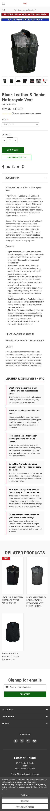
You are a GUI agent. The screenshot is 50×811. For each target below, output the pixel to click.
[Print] (13, 167)
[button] (33, 113)
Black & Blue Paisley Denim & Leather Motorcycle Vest (36, 600)
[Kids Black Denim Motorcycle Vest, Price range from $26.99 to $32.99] (13, 632)
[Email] (8, 167)
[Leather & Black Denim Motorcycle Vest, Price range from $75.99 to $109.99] (13, 575)
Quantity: (6, 134)
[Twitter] (18, 167)
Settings (25, 795)
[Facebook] (3, 167)
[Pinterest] (23, 167)
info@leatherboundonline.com (26, 774)
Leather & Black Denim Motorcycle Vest (12, 599)
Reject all (25, 800)
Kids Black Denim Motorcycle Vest (10, 655)
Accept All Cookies (25, 806)
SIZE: (4, 119)
